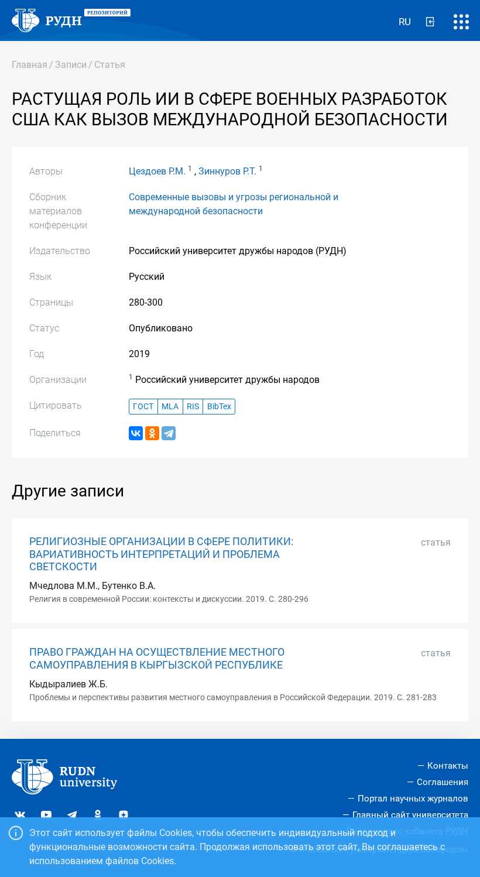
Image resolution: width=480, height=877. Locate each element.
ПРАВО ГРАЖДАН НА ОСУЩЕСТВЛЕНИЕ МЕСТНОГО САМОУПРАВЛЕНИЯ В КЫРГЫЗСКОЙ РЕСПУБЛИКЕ (156, 658)
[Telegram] (169, 433)
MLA (170, 407)
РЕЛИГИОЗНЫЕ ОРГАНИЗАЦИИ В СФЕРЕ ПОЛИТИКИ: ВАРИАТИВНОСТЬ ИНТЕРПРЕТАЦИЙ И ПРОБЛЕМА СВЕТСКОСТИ (161, 554)
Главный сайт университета (410, 815)
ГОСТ (143, 407)
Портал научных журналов (413, 798)
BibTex (219, 407)
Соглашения (442, 782)
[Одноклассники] (152, 433)
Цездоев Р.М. (157, 171)
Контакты (447, 765)
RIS (193, 407)
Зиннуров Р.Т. (227, 171)
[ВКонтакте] (136, 433)
